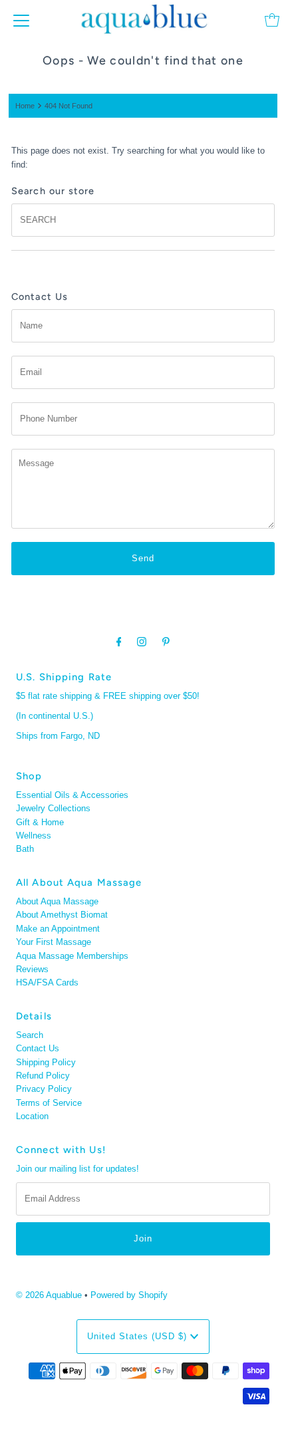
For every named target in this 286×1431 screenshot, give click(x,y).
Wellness (33, 836)
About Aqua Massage (57, 901)
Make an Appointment (58, 929)
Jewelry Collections (53, 808)
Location (32, 1116)
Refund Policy (43, 1076)
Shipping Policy (46, 1062)
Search (29, 1035)
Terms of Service (49, 1103)
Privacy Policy (44, 1089)
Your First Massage (53, 942)
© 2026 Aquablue (49, 1295)
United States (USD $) (138, 1336)
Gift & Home (40, 822)
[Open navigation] (21, 20)
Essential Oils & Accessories (72, 795)
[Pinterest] (166, 641)
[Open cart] (272, 20)
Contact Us (37, 1048)
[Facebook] (119, 641)
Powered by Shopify (129, 1295)
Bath (25, 849)
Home (25, 106)
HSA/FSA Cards (47, 982)
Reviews (32, 969)
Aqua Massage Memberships (72, 956)
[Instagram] (141, 641)
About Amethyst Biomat (62, 915)
